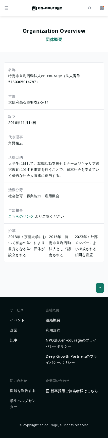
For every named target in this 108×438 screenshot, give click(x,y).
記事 (13, 340)
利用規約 (53, 330)
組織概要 (53, 320)
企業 (13, 330)
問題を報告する (23, 390)
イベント (17, 320)
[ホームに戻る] (47, 9)
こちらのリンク (21, 216)
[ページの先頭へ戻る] (100, 288)
